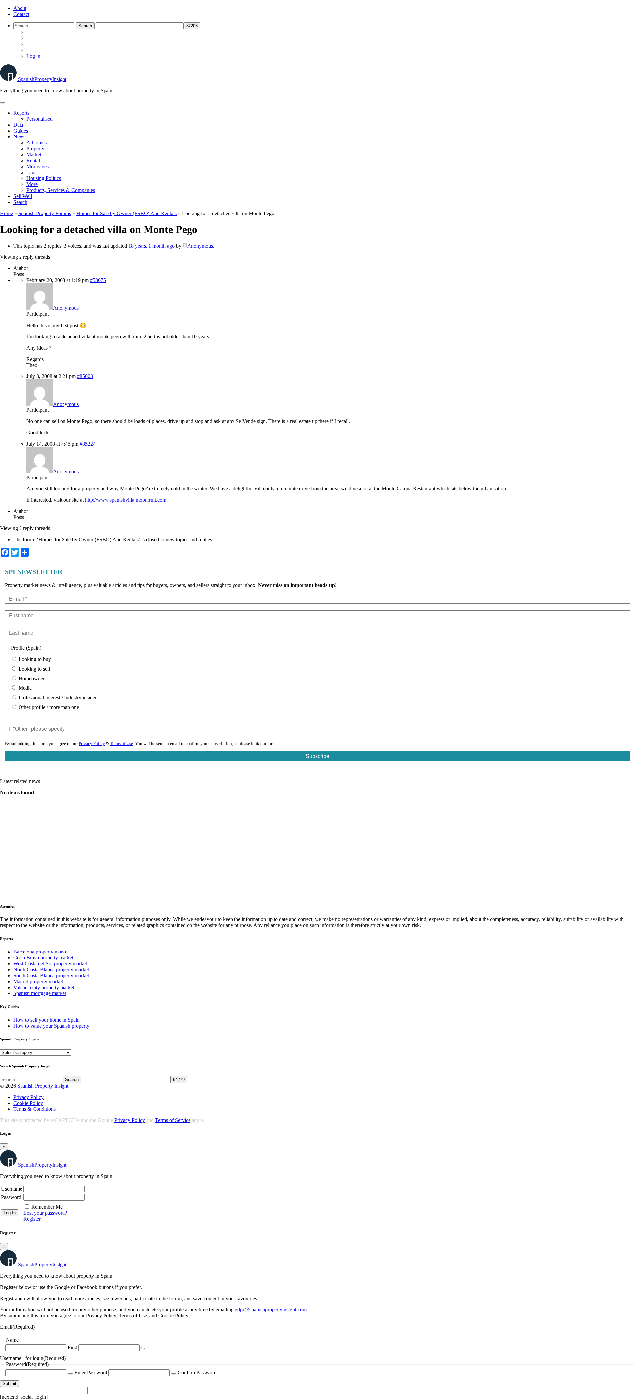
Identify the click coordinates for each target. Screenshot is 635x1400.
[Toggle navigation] (2, 103)
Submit (9, 1383)
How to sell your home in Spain (46, 1020)
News (19, 136)
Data (18, 125)
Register (32, 1219)
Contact (21, 14)
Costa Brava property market (43, 957)
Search (20, 202)
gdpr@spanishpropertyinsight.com (271, 1309)
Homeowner (31, 678)
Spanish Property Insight (42, 1086)
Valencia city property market (43, 987)
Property (35, 148)
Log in (33, 56)
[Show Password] (70, 1374)
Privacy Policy (92, 743)
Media (24, 688)
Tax (30, 172)
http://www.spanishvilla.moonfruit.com (125, 500)
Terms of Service (172, 1120)
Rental (33, 160)
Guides (20, 131)
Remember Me (47, 1207)
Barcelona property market (41, 951)
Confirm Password (197, 1372)
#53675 (98, 280)
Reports (21, 113)
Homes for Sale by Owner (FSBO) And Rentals (126, 213)
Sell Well (22, 196)
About (19, 8)
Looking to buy (34, 659)
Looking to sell (33, 669)
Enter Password (90, 1372)
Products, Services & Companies (60, 190)
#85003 (85, 376)
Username (11, 1189)
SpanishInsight (42, 79)
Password (11, 1197)
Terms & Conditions (34, 1109)
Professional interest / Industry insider (57, 697)
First (72, 1347)
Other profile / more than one (48, 707)
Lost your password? (45, 1213)
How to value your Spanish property (51, 1026)
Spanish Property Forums (44, 213)
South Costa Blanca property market (51, 975)
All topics (36, 142)
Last (145, 1347)
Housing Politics (43, 178)
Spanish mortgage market (39, 993)
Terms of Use (121, 743)
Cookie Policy (28, 1103)
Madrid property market (38, 981)
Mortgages (37, 166)
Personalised (39, 119)
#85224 (88, 444)
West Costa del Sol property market (50, 963)
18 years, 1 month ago (151, 246)
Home (6, 213)
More (32, 184)
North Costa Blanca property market (51, 969)
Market (33, 154)
